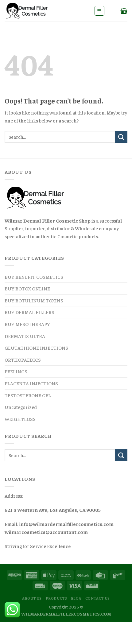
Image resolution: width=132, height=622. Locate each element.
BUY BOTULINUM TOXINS (34, 300)
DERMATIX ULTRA (25, 336)
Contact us (97, 598)
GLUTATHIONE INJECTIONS (36, 347)
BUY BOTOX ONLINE (27, 288)
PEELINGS (16, 371)
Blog (76, 598)
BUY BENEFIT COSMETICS (34, 277)
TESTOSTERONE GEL (28, 395)
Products (56, 598)
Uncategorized (21, 407)
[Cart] (123, 10)
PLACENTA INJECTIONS (31, 383)
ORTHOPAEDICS (23, 359)
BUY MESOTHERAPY (27, 324)
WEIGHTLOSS (20, 419)
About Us (32, 598)
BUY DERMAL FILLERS (29, 312)
